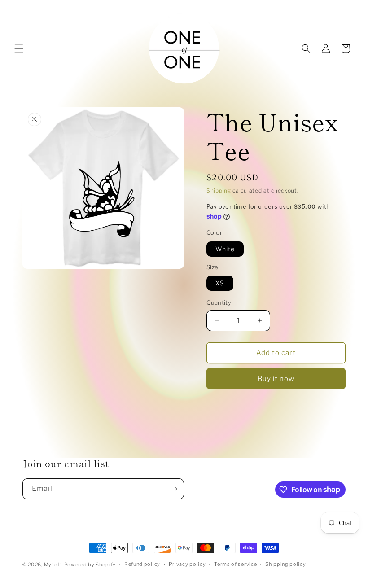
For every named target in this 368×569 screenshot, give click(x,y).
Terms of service (235, 564)
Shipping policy (285, 564)
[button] (19, 48)
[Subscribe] (174, 488)
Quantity (218, 302)
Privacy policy (187, 564)
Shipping (218, 190)
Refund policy (142, 564)
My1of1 (53, 564)
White (225, 249)
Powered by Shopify (90, 564)
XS (219, 283)
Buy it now (276, 379)
